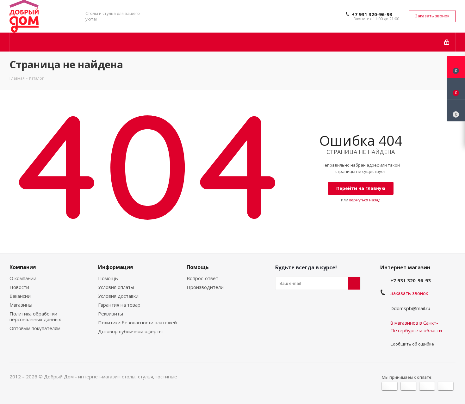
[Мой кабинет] (447, 42)
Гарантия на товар (119, 305)
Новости (19, 287)
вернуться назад (364, 200)
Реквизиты (110, 313)
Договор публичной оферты (130, 331)
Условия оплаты (116, 287)
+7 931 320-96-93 (372, 14)
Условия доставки (118, 296)
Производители (205, 287)
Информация (115, 267)
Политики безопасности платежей (137, 322)
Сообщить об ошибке (412, 344)
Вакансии (20, 296)
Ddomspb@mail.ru (410, 308)
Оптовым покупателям (34, 328)
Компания (22, 267)
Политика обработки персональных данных (35, 316)
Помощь (108, 278)
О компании (22, 278)
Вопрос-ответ (202, 278)
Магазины (20, 305)
